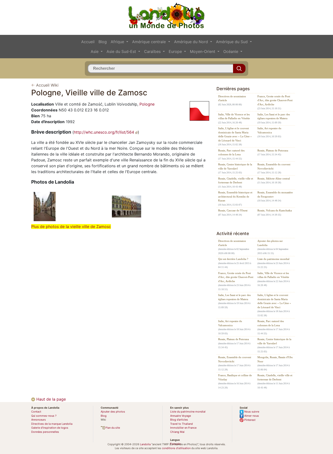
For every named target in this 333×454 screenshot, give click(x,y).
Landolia (145, 444)
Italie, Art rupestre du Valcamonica (269, 130)
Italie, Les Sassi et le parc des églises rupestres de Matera (273, 116)
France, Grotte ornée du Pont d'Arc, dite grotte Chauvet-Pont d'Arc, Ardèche (275, 100)
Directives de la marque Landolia (51, 423)
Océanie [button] (231, 51)
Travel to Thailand (181, 423)
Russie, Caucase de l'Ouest (232, 210)
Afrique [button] (118, 41)
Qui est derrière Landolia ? (233, 258)
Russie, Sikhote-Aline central (273, 178)
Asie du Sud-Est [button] (122, 51)
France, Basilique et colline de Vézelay (235, 377)
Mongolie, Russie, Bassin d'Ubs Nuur (275, 359)
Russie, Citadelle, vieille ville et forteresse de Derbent (235, 180)
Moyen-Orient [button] (203, 51)
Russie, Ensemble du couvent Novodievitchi (273, 166)
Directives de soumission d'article (232, 98)
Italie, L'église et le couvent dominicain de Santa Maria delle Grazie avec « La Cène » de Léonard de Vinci (235, 134)
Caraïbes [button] (153, 51)
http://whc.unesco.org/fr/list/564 (104, 132)
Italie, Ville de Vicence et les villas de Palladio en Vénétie (234, 116)
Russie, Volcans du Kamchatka (274, 210)
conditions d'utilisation (176, 448)
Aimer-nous (251, 415)
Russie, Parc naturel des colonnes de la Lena (231, 152)
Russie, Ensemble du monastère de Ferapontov (275, 194)
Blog (102, 41)
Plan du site (112, 427)
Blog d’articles (179, 419)
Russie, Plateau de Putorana (272, 150)
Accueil (88, 41)
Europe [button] (176, 51)
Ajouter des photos (113, 411)
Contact (36, 411)
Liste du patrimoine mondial (273, 258)
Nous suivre (251, 411)
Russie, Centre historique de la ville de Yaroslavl (235, 166)
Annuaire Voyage (180, 415)
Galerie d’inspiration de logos (49, 427)
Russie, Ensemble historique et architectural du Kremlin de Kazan (235, 196)
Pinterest (249, 420)
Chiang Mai (177, 432)
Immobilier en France (183, 427)
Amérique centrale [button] (149, 41)
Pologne (147, 104)
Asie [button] (95, 51)
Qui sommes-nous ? (44, 415)
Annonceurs (38, 419)
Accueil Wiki (47, 85)
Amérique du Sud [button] (232, 41)
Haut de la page (50, 399)
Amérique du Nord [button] (191, 41)
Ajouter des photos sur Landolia (270, 243)
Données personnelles (45, 432)
